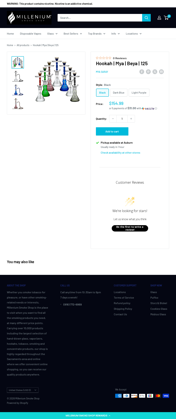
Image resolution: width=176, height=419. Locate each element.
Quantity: (101, 118)
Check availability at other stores (120, 152)
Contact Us (120, 314)
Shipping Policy (123, 308)
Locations (132, 33)
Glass (50, 33)
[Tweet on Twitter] (154, 71)
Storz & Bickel (158, 303)
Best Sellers (71, 33)
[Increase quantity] (131, 118)
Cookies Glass (158, 308)
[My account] (159, 18)
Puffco (154, 297)
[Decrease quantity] (113, 118)
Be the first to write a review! (129, 228)
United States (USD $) (20, 390)
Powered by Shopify (17, 402)
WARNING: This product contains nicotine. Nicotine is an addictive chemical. (50, 3)
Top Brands (95, 33)
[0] (166, 18)
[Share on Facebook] (141, 71)
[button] (88, 415)
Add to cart (112, 131)
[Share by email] (161, 71)
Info (113, 33)
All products (23, 45)
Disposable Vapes (30, 33)
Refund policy (122, 303)
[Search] (146, 18)
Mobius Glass (158, 314)
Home (10, 33)
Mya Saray (102, 71)
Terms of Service (124, 297)
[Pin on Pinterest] (148, 71)
